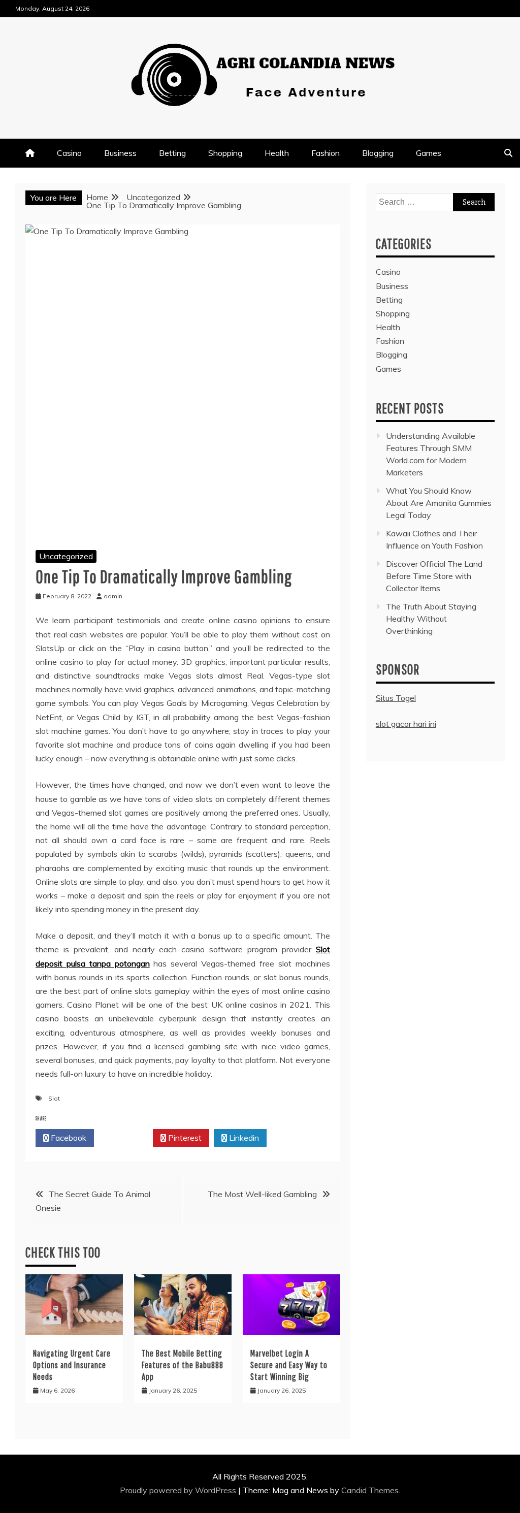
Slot (54, 1098)
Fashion (325, 153)
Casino (69, 153)
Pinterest (184, 1138)
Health (277, 153)
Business (120, 153)
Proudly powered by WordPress (179, 1490)
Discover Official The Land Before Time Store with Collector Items (434, 576)
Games (428, 153)
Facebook (67, 1138)
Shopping (225, 153)
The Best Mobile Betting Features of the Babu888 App (182, 1365)
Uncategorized (66, 556)
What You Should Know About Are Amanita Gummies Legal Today (439, 503)
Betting (172, 153)
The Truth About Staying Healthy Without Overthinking (431, 618)
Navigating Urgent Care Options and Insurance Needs (72, 1365)
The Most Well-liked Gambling (262, 1194)
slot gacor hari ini (406, 724)
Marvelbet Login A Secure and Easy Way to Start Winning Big (289, 1365)
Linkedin (243, 1138)
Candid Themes (370, 1490)
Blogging (378, 153)
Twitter (126, 1138)
